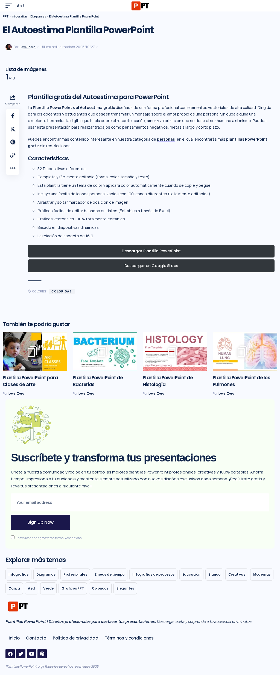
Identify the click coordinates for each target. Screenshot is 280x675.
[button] (10, 5)
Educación (191, 574)
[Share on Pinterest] (12, 142)
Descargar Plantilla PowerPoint (151, 251)
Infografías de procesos (153, 574)
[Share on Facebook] (12, 115)
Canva (14, 588)
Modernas (261, 574)
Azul (31, 588)
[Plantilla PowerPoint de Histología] (175, 351)
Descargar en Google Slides (151, 265)
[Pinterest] (42, 653)
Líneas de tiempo (109, 574)
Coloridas (61, 291)
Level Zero (28, 47)
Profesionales (75, 574)
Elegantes (125, 588)
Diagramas (46, 574)
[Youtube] (31, 653)
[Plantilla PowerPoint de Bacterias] (105, 351)
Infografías (18, 574)
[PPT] (140, 5)
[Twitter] (20, 653)
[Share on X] (12, 128)
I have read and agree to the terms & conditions (48, 538)
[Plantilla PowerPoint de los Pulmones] (245, 351)
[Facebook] (10, 653)
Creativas (236, 574)
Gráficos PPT (73, 588)
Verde (48, 588)
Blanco (214, 574)
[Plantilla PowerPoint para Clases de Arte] (35, 351)
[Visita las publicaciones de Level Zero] (8, 47)
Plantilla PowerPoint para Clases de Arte (30, 381)
